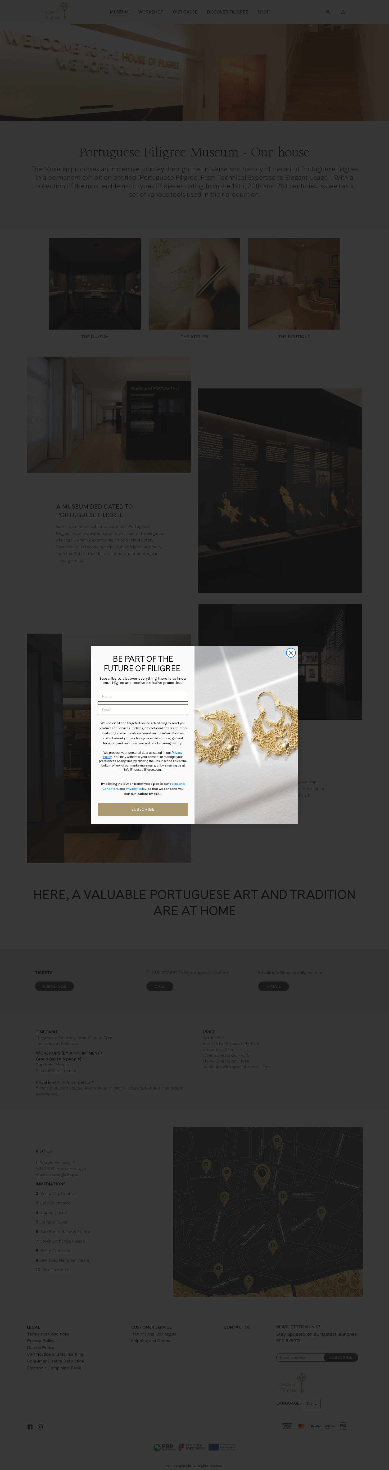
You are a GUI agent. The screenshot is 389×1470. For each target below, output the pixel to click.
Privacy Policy (136, 789)
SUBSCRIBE (143, 809)
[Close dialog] (291, 652)
